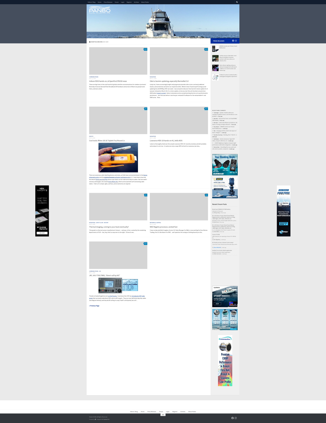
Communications (93, 77)
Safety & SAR (99, 222)
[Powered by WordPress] (95, 419)
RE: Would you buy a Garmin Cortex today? (223, 242)
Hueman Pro (106, 419)
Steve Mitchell (217, 247)
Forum (117, 2)
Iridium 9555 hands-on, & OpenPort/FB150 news (108, 81)
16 (206, 49)
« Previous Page (94, 306)
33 (206, 108)
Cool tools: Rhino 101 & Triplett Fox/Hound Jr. (107, 140)
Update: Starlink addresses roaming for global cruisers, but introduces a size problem (224, 114)
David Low (216, 222)
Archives (136, 2)
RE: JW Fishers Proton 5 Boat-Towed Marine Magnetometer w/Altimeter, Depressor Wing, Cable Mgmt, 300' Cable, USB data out (223, 217)
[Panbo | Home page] (99, 9)
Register (129, 2)
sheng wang (217, 212)
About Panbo (145, 2)
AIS (100, 271)
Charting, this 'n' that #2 (229, 135)
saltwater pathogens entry (117, 177)
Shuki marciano (217, 254)
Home (99, 2)
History (106, 222)
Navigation (153, 77)
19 (146, 49)
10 (146, 243)
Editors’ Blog (91, 2)
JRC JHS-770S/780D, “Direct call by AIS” (104, 275)
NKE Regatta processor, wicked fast (163, 227)
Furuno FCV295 (216, 234)
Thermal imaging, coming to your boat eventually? (109, 227)
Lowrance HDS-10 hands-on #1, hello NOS (166, 140)
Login (122, 2)
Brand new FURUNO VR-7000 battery (221, 209)
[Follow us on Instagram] (236, 41)
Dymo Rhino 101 (113, 181)
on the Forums (112, 296)
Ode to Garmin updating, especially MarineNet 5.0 (169, 81)
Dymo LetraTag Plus (101, 179)
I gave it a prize (161, 93)
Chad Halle (216, 231)
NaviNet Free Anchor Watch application (222, 250)
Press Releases (108, 2)
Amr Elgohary (217, 239)
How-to (91, 136)
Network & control (155, 222)
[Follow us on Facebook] (233, 41)
